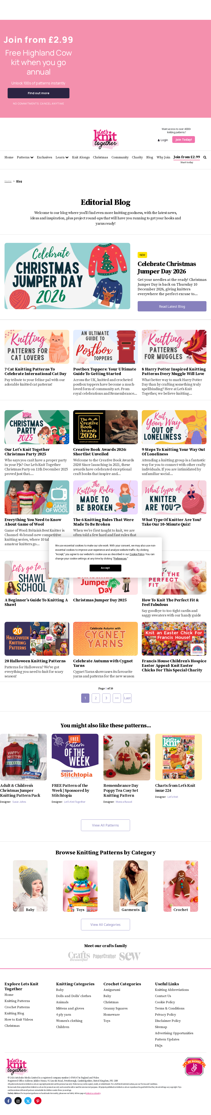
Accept (105, 567)
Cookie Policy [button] (137, 554)
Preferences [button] (120, 558)
